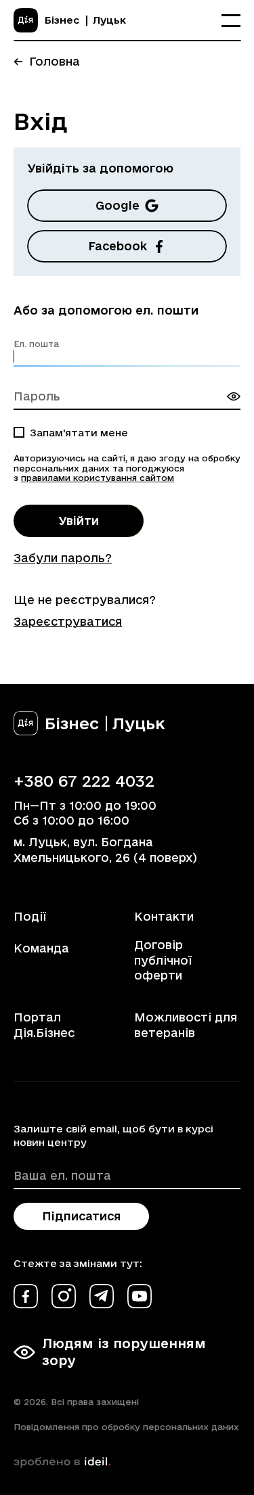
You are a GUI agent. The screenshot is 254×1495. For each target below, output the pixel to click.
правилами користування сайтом (97, 477)
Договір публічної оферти (163, 960)
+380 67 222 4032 (84, 780)
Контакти (164, 916)
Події (30, 916)
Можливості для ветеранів (185, 1024)
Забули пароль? (63, 557)
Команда (41, 948)
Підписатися (81, 1216)
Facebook (117, 245)
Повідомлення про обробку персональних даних (126, 1426)
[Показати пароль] (233, 396)
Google (118, 205)
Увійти (78, 520)
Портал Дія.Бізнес (44, 1024)
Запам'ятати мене (79, 432)
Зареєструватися (68, 621)
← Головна (47, 61)
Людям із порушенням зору (124, 1352)
